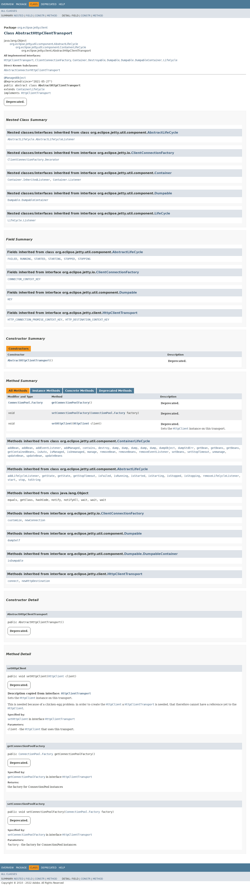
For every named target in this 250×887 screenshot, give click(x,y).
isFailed (104, 475)
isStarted (138, 475)
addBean (13, 447)
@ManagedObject (15, 77)
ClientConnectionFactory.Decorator (33, 159)
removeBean (107, 451)
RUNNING (25, 258)
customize (15, 520)
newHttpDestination (36, 580)
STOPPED (69, 258)
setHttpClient (62, 423)
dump (115, 447)
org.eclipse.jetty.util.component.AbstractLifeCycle (44, 44)
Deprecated (48, 4)
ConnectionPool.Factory (25, 402)
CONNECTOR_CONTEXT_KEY (24, 279)
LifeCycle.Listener (22, 220)
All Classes (9, 11)
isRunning (121, 475)
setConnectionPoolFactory (70, 412)
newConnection (35, 520)
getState (48, 475)
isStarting (156, 475)
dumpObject (167, 447)
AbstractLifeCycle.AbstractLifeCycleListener (41, 139)
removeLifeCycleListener (221, 475)
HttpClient (81, 423)
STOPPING (84, 258)
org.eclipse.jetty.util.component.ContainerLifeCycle (51, 47)
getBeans (217, 447)
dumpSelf (14, 540)
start (11, 479)
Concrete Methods (79, 390)
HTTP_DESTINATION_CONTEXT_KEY (87, 319)
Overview (7, 4)
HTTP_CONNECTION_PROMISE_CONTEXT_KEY (35, 319)
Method (52, 15)
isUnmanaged (75, 451)
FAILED (12, 258)
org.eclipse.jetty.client (32, 27)
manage (92, 451)
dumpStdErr (186, 447)
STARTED (39, 258)
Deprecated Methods (115, 390)
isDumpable (15, 560)
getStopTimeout (84, 475)
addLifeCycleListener (23, 475)
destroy (103, 447)
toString (34, 479)
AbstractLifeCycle (162, 132)
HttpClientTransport (19, 60)
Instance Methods (46, 390)
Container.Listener (67, 179)
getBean (202, 447)
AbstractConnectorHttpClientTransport (32, 70)
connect (13, 580)
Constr (40, 15)
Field (29, 15)
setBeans (178, 451)
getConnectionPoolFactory (70, 402)
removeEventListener (154, 451)
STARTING (54, 258)
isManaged (57, 451)
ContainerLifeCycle (30, 89)
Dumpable (113, 60)
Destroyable (96, 60)
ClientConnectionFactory (53, 60)
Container (80, 60)
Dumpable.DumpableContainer (141, 60)
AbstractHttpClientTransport (29, 360)
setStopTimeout (198, 451)
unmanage (218, 451)
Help (62, 4)
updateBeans (53, 455)
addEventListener (48, 447)
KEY (10, 299)
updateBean (15, 455)
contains (89, 447)
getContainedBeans (21, 451)
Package (21, 4)
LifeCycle (170, 60)
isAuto (42, 451)
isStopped (174, 475)
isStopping (192, 475)
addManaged (71, 447)
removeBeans (127, 451)
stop (22, 479)
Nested (18, 15)
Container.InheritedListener (29, 179)
